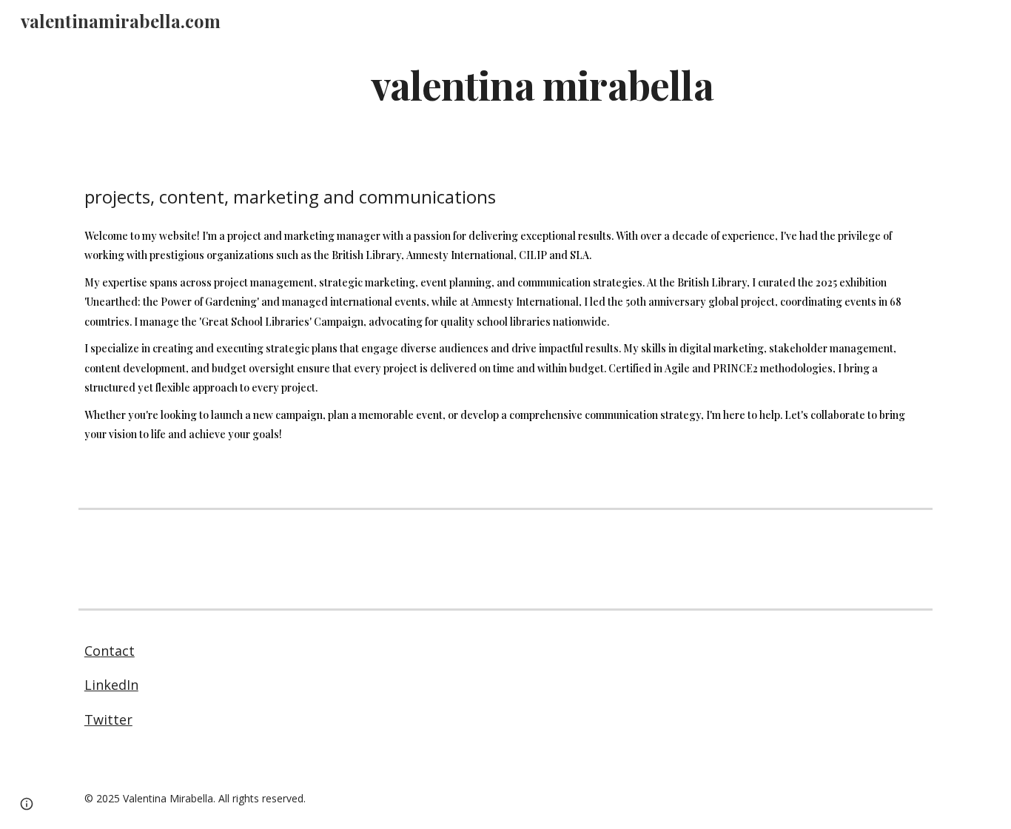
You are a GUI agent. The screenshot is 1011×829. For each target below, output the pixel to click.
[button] (26, 803)
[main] (541, 84)
